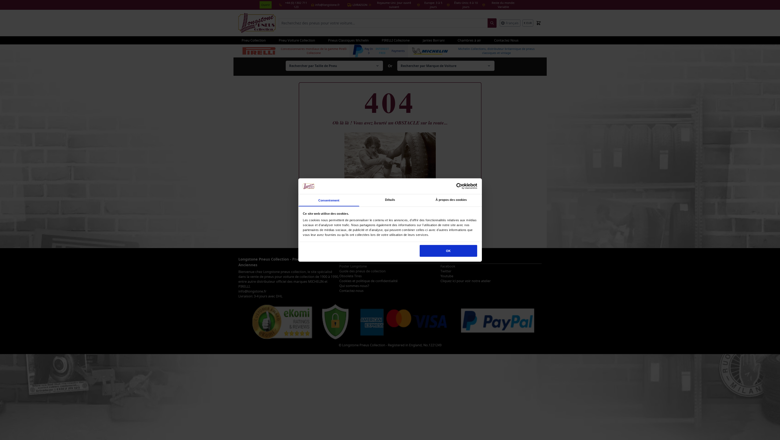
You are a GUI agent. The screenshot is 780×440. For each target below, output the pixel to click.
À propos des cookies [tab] (451, 199)
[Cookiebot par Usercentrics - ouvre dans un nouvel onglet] (459, 186)
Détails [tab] (390, 199)
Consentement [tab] (328, 200)
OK (448, 251)
